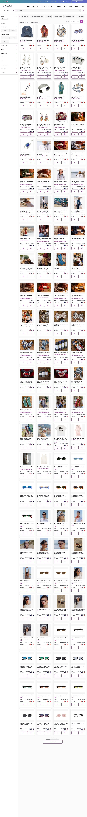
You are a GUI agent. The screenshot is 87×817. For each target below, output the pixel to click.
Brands (40, 6)
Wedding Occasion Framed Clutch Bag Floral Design (26, 125)
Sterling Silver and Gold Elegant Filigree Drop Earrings (27, 68)
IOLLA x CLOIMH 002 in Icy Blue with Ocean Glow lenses (26, 496)
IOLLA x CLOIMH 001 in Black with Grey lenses (60, 667)
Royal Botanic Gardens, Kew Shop (60, 441)
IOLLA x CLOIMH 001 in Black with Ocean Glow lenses (26, 667)
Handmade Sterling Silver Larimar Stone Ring (60, 68)
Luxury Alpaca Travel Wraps (77, 124)
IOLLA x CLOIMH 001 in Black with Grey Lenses (26, 724)
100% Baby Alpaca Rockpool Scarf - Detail (60, 211)
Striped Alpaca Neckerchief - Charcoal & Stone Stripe (43, 211)
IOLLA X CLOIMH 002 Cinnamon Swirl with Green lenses (60, 496)
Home (28, 6)
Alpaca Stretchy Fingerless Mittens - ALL (43, 382)
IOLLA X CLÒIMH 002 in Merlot (78, 523)
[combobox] (74, 21)
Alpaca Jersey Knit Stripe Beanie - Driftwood (42, 325)
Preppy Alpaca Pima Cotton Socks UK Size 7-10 (26, 410)
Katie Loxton (23, 41)
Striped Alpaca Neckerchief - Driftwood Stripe (26, 211)
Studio (82, 6)
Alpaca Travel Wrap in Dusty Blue (77, 153)
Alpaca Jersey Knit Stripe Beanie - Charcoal (77, 382)
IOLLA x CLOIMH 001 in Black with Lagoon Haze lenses (43, 667)
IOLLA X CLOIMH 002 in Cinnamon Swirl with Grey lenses (77, 496)
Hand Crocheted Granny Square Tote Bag (59, 39)
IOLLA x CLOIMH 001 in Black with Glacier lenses (77, 667)
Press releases (51, 6)
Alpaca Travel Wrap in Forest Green (26, 182)
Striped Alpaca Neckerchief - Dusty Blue (43, 153)
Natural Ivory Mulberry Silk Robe (26, 467)
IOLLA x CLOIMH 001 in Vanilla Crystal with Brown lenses (44, 581)
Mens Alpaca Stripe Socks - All (61, 352)
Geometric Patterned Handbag (59, 125)
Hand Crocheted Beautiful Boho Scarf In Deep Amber (43, 39)
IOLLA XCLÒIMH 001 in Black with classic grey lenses (77, 581)
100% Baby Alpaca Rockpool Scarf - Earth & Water (26, 439)
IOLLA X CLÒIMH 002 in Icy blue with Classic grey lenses (60, 524)
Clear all (15, 16)
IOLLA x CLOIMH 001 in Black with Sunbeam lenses (77, 695)
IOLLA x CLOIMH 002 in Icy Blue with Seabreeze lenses (77, 467)
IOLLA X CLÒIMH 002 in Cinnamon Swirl (59, 553)
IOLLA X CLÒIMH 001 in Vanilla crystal (44, 638)
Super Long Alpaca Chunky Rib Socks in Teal (61, 268)
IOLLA (55, 469)
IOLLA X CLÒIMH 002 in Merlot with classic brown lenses (44, 524)
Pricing (52, 1)
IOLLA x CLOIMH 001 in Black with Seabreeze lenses (26, 695)
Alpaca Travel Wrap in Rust (43, 295)
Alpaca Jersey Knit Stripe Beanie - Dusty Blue (42, 439)
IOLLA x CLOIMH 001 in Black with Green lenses (60, 467)
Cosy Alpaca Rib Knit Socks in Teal (26, 325)
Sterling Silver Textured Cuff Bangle (43, 96)
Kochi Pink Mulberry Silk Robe (77, 438)
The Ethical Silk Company (77, 439)
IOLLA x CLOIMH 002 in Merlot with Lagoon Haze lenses (26, 524)
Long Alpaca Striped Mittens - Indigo (26, 353)
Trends (45, 6)
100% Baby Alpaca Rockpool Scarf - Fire (77, 410)
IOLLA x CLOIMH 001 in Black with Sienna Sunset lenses (43, 695)
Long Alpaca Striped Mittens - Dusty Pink (61, 325)
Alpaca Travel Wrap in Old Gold (77, 296)
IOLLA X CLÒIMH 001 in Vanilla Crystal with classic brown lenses (61, 610)
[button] (5, 1)
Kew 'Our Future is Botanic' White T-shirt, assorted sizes (60, 439)
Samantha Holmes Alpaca (77, 126)
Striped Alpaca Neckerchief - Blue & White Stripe (77, 182)
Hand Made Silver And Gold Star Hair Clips (77, 96)
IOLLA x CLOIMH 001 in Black (77, 637)
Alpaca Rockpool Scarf (25, 238)
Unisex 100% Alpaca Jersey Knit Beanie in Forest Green (26, 268)
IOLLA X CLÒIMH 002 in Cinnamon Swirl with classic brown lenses (43, 553)
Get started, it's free (77, 1)
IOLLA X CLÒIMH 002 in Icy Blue (26, 553)
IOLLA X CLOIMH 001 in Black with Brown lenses (60, 638)
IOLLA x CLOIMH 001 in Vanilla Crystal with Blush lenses (61, 724)
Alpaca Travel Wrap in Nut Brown (26, 296)
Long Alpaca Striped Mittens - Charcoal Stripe (44, 353)
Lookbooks (58, 6)
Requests (65, 6)
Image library (34, 6)
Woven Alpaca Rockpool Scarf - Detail (44, 239)
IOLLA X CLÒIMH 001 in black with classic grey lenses (26, 610)
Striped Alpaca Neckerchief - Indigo (60, 182)
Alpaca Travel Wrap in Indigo (78, 238)
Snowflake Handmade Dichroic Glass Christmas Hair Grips (77, 68)
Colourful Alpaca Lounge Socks (76, 353)
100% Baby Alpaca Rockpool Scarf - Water (60, 410)
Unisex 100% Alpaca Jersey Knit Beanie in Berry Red (43, 268)
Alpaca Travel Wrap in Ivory (43, 181)
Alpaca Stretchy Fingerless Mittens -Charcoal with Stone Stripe (26, 382)
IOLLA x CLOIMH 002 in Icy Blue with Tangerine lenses (43, 496)
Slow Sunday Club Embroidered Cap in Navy (26, 39)
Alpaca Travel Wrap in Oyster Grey (60, 296)
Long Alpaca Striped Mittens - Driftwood (78, 325)
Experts (70, 6)
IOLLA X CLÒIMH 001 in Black (43, 609)
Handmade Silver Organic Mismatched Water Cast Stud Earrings (78, 39)
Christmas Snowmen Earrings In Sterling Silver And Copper (43, 125)
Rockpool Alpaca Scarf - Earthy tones (59, 239)
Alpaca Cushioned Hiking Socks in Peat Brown (42, 410)
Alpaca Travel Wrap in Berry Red (60, 153)
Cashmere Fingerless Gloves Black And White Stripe (26, 96)
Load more (52, 741)
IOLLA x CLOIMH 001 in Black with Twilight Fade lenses (43, 724)
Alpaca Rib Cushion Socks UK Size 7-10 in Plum (77, 268)
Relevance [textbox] (73, 21)
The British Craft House (42, 41)
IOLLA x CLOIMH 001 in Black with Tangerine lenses (60, 695)
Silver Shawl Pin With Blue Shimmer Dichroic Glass (26, 153)
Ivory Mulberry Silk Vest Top (43, 466)
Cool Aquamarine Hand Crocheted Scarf (59, 96)
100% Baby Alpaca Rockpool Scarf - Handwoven (77, 211)
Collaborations (76, 6)
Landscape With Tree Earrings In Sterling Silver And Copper (44, 68)
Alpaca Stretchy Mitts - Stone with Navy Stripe (60, 382)
